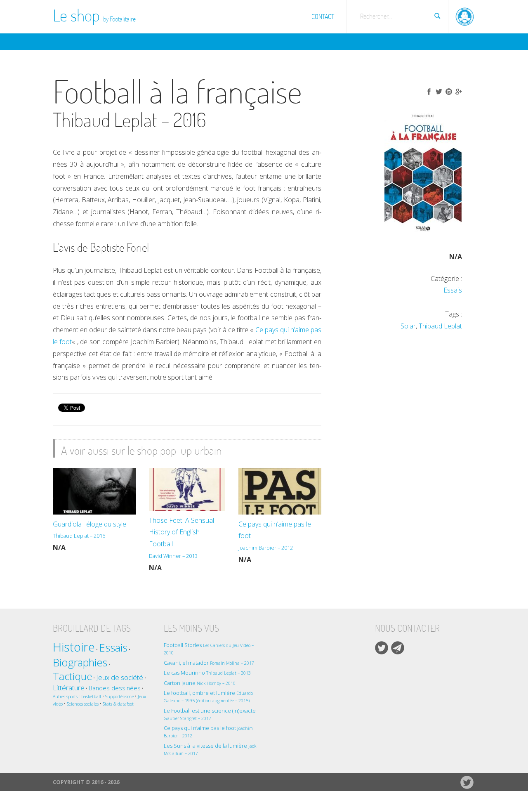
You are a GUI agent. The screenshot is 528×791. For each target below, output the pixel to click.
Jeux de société (119, 677)
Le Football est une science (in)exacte (210, 714)
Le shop (94, 15)
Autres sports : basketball (77, 696)
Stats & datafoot (118, 704)
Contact (322, 16)
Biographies (80, 662)
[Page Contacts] (397, 647)
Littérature (69, 687)
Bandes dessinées (115, 688)
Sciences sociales (83, 704)
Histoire (74, 647)
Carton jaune (200, 683)
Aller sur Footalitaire (465, 14)
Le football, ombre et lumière (208, 696)
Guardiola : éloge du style (89, 529)
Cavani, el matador (209, 662)
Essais (452, 290)
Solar (408, 326)
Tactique (72, 676)
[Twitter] (381, 647)
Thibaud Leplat (440, 326)
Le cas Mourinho (207, 672)
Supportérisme (119, 696)
